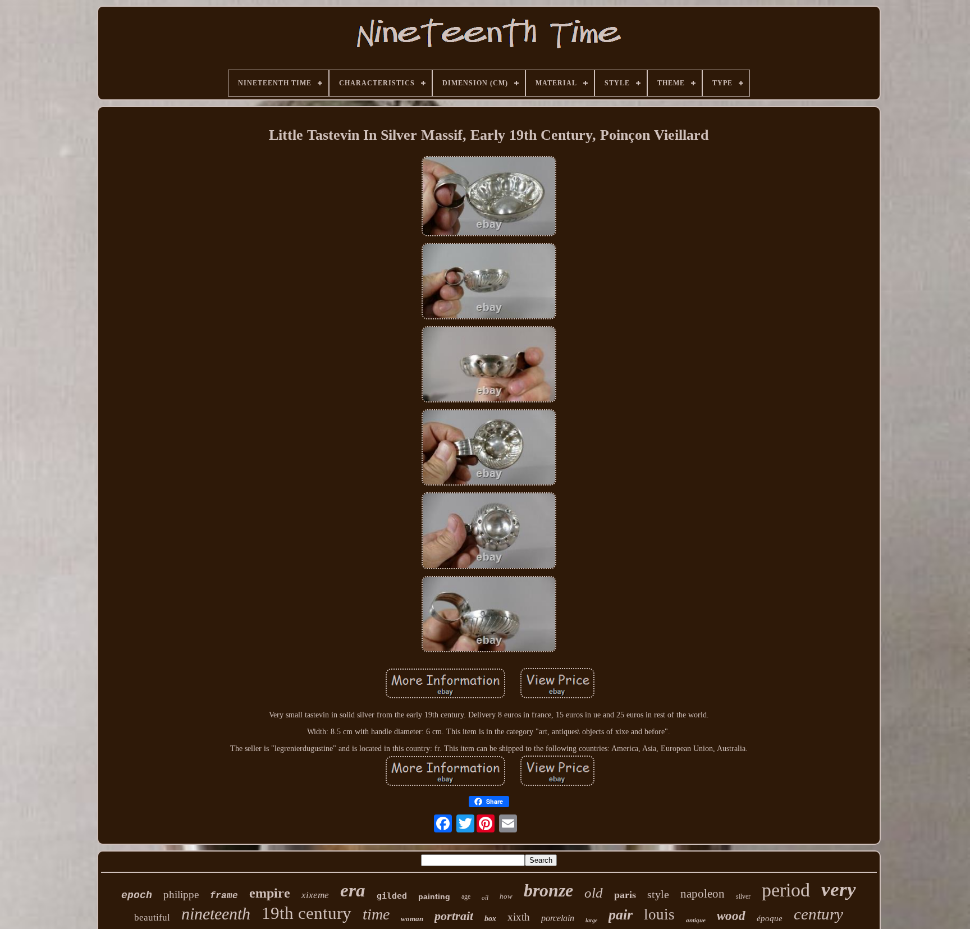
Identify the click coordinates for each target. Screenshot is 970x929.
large (591, 920)
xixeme (315, 895)
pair (620, 915)
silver (743, 896)
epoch (136, 895)
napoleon (702, 893)
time (376, 914)
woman (412, 918)
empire (269, 893)
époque (770, 918)
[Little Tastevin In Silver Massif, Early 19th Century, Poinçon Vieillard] (488, 197)
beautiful (152, 917)
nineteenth (215, 913)
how (506, 896)
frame (224, 896)
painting (434, 896)
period (786, 890)
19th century (306, 913)
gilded (392, 896)
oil (485, 897)
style (658, 894)
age (465, 896)
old (593, 892)
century (818, 914)
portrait (453, 916)
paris (625, 894)
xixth (518, 917)
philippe (181, 894)
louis (659, 914)
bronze (548, 890)
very (838, 889)
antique (696, 920)
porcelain (557, 918)
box (490, 918)
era (352, 890)
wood (731, 916)
